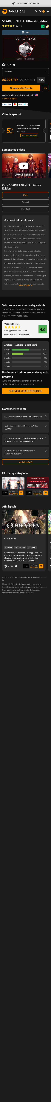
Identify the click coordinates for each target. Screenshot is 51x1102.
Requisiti (25, 209)
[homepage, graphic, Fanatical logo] (13, 11)
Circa (25, 195)
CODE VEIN (10, 538)
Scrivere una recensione (25, 390)
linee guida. (23, 315)
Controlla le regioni (9, 99)
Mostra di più (24, 285)
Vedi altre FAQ (25, 462)
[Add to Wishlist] (45, 88)
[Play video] (23, 165)
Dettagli (25, 202)
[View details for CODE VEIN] (24, 522)
